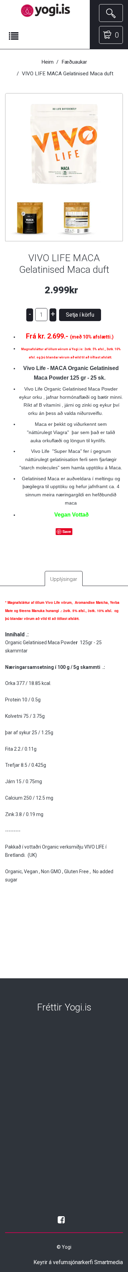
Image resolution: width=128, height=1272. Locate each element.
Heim (47, 62)
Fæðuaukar (74, 62)
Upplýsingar (63, 579)
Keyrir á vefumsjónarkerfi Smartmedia (78, 1262)
